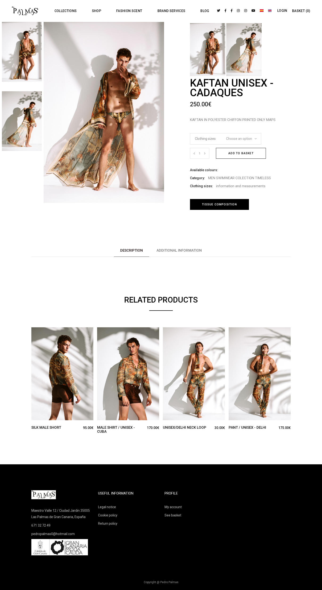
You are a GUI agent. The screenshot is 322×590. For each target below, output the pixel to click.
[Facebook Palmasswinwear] (231, 10)
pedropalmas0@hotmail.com (53, 534)
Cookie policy (107, 515)
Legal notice (107, 507)
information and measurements (240, 186)
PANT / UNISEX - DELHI (247, 427)
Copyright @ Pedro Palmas (161, 582)
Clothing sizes (205, 139)
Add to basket (241, 153)
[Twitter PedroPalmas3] (218, 10)
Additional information (179, 250)
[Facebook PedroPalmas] (225, 10)
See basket (173, 515)
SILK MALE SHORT (46, 427)
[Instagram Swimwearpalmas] (245, 10)
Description (131, 250)
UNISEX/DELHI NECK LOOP (184, 427)
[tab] (131, 250)
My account (173, 507)
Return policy (107, 523)
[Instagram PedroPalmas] (238, 10)
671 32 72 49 (40, 525)
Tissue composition (219, 204)
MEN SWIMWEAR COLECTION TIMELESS (239, 178)
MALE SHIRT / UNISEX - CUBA (116, 429)
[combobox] (240, 137)
